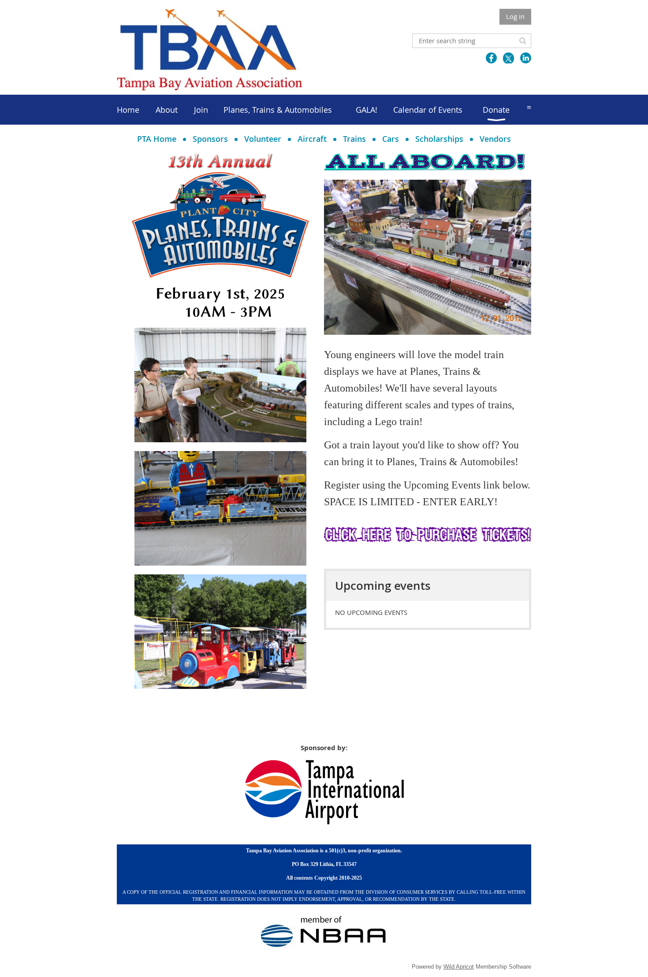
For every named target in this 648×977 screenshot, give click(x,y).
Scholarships (439, 138)
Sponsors (210, 138)
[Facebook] (491, 57)
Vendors (495, 138)
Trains (354, 138)
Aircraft (312, 138)
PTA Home (156, 138)
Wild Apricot (458, 966)
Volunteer (262, 138)
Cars (390, 138)
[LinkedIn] (525, 57)
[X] (508, 57)
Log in (515, 16)
